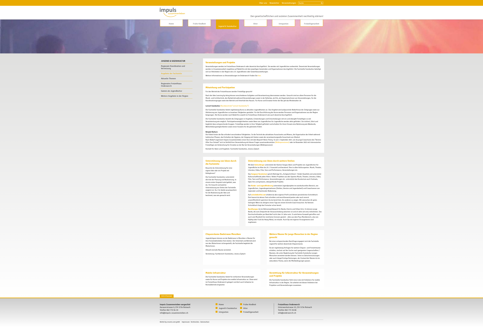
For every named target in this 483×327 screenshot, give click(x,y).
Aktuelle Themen (168, 78)
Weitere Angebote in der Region (174, 96)
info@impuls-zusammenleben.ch (174, 313)
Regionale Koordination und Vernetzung (173, 67)
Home (171, 24)
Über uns (263, 3)
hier (259, 76)
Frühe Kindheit (199, 24)
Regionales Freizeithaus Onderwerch (171, 84)
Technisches (195, 322)
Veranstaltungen (289, 3)
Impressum (186, 322)
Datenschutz (204, 322)
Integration (283, 24)
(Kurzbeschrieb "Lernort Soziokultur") (234, 106)
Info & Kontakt (166, 296)
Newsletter (274, 3)
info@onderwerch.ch (287, 313)
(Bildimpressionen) (282, 142)
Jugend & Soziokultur (227, 26)
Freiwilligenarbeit (311, 24)
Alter (255, 24)
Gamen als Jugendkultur (171, 91)
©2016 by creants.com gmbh (170, 322)
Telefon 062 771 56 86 (287, 310)
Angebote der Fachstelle (171, 73)
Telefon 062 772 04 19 (169, 310)
